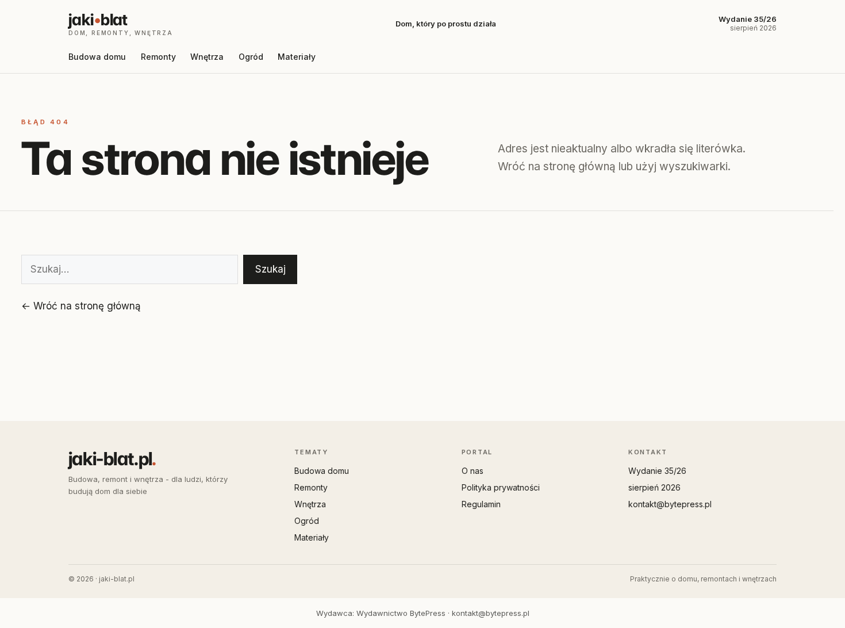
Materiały (297, 57)
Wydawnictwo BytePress (400, 613)
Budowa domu (97, 57)
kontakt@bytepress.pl (670, 504)
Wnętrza (207, 57)
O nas (472, 471)
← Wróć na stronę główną (81, 306)
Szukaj (270, 269)
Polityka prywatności (501, 487)
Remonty (158, 57)
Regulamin (481, 504)
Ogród (251, 57)
